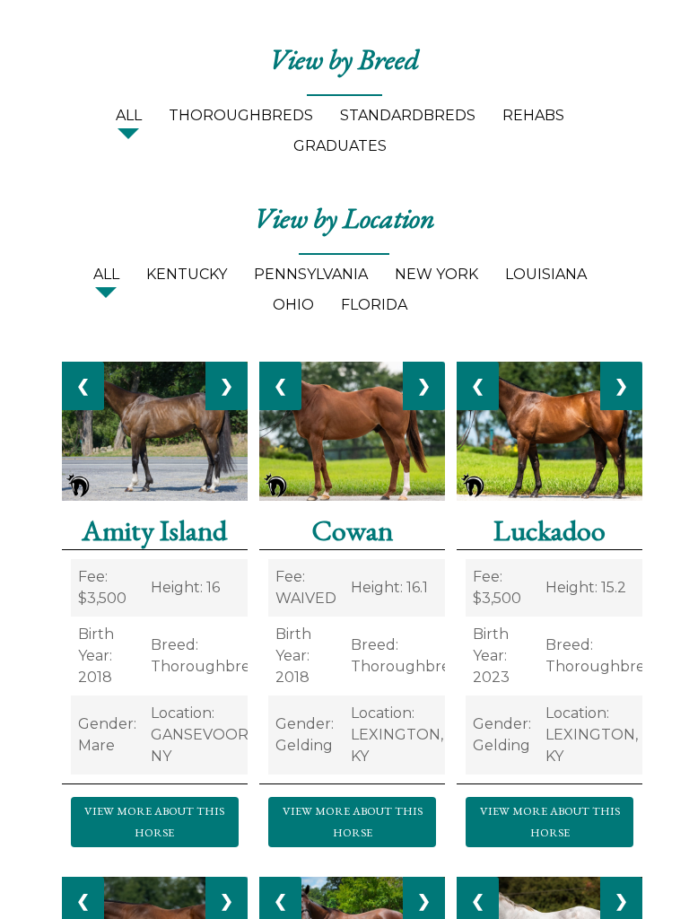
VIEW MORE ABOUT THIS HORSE (154, 821)
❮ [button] (83, 386)
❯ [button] (226, 386)
